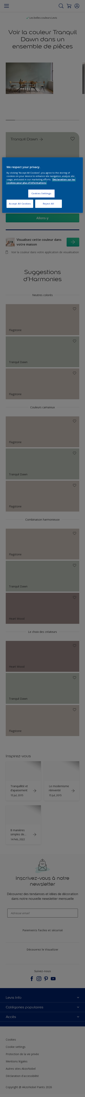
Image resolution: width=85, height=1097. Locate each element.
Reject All (48, 203)
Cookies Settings (41, 193)
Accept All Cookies (20, 203)
